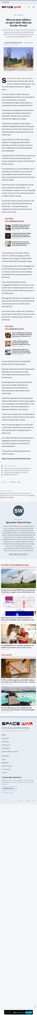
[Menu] (33, 7)
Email (19, 482)
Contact (4, 772)
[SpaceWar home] (11, 7)
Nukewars (5, 742)
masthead (11, 497)
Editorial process (28, 42)
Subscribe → (9, 788)
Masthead (5, 763)
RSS (12, 792)
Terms (28, 800)
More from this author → (18, 554)
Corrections (6, 769)
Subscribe (6, 2)
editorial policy (28, 550)
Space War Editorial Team (14, 42)
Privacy (21, 800)
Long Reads (6, 748)
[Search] (29, 7)
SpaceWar (5, 738)
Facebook (13, 482)
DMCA (33, 800)
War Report (6, 745)
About (4, 759)
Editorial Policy (7, 766)
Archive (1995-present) (10, 751)
